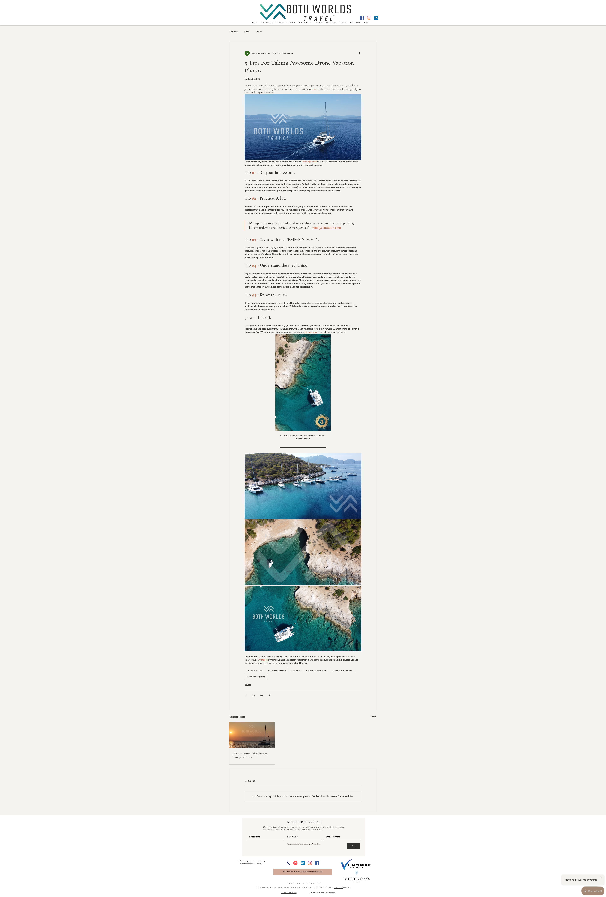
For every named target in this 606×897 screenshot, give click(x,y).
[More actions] (359, 53)
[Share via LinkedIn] (261, 695)
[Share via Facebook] (246, 695)
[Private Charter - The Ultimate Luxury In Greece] (252, 735)
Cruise (259, 31)
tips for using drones (316, 670)
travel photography (256, 676)
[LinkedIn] (376, 18)
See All (373, 716)
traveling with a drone (342, 670)
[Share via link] (269, 695)
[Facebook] (362, 18)
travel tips (296, 670)
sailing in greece (254, 670)
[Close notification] (601, 877)
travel (247, 31)
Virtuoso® (338, 888)
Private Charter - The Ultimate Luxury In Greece (250, 755)
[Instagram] (369, 18)
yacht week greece (277, 670)
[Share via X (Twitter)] (253, 695)
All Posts (233, 31)
